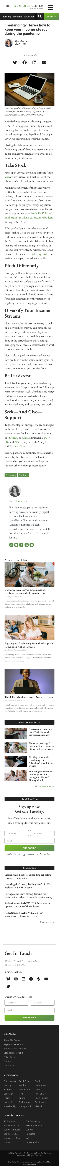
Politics (22, 1085)
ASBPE (26, 438)
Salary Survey (10, 1057)
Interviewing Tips (12, 1138)
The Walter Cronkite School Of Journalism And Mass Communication (29, 1162)
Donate (7, 1061)
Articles (48, 922)
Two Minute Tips (11, 1125)
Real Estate (24, 1089)
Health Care (9, 1102)
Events (7, 1142)
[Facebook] (31, 545)
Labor (37, 1089)
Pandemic (23, 475)
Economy (17, 16)
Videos (29, 1138)
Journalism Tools (12, 1130)
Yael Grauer (18, 500)
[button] (15, 62)
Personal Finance (34, 1125)
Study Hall (37, 213)
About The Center (12, 1040)
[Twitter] (16, 545)
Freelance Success (18, 446)
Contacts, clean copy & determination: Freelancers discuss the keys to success (25, 591)
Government (41, 1085)
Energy (7, 1098)
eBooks (29, 1130)
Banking (7, 16)
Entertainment (10, 1081)
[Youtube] (46, 978)
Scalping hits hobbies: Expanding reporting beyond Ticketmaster (28, 876)
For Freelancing (33, 1121)
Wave (7, 177)
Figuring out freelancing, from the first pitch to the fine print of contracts (29, 645)
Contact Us (9, 1065)
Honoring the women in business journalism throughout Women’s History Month (40, 776)
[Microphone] (38, 978)
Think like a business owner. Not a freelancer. (29, 697)
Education (29, 16)
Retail (21, 1094)
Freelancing (11, 475)
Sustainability (10, 1106)
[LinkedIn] (27, 545)
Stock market (41, 1102)
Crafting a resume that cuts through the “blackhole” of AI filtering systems (41, 761)
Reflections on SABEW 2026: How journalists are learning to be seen (24, 914)
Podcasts (30, 1134)
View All (38, 1106)
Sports (22, 1098)
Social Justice (41, 1098)
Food (37, 1081)
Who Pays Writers (41, 254)
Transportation (26, 1106)
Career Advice (46, 786)
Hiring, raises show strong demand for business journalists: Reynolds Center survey (29, 895)
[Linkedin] (23, 978)
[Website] (11, 545)
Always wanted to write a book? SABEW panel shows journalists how (40, 731)
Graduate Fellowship (13, 1053)
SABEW (13, 438)
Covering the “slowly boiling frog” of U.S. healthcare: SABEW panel (27, 885)
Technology (24, 1102)
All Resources (10, 1121)
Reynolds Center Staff (14, 1044)
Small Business (26, 1081)
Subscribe (29, 848)
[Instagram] (21, 545)
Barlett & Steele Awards (15, 1048)
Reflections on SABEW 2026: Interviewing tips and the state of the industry (28, 904)
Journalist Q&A (11, 1134)
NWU (18, 442)
